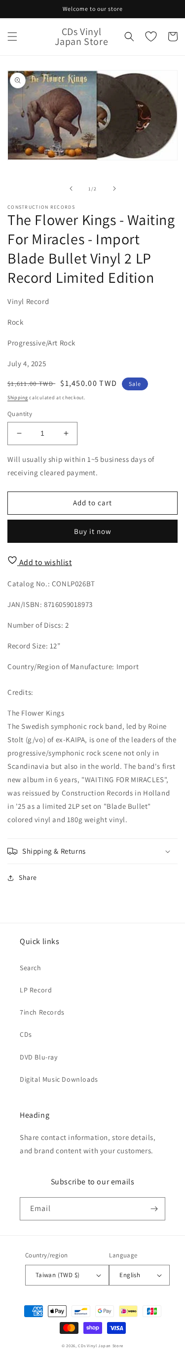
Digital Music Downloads (59, 1079)
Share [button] (28, 877)
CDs (26, 1034)
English (129, 1275)
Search (30, 967)
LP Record (36, 989)
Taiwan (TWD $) (58, 1275)
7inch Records (42, 1012)
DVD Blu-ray (39, 1057)
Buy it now (92, 531)
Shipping (17, 397)
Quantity (19, 414)
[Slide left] (71, 188)
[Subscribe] (154, 1208)
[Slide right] (114, 188)
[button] (12, 36)
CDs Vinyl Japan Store (100, 1345)
